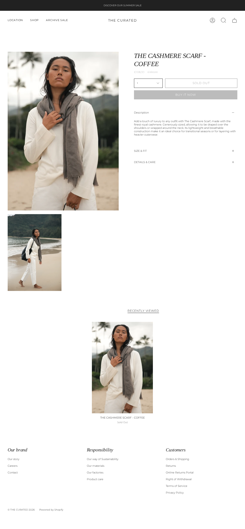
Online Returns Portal (180, 472)
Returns (171, 465)
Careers (12, 465)
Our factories (95, 472)
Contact (13, 472)
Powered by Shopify (51, 509)
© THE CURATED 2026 (21, 509)
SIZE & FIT (140, 151)
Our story (13, 459)
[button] (15, 20)
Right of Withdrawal (179, 479)
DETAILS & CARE (145, 162)
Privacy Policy (175, 492)
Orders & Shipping (177, 459)
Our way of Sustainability (102, 459)
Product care (95, 479)
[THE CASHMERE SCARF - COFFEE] (122, 368)
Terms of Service (176, 486)
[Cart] (234, 20)
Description (141, 112)
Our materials (95, 465)
